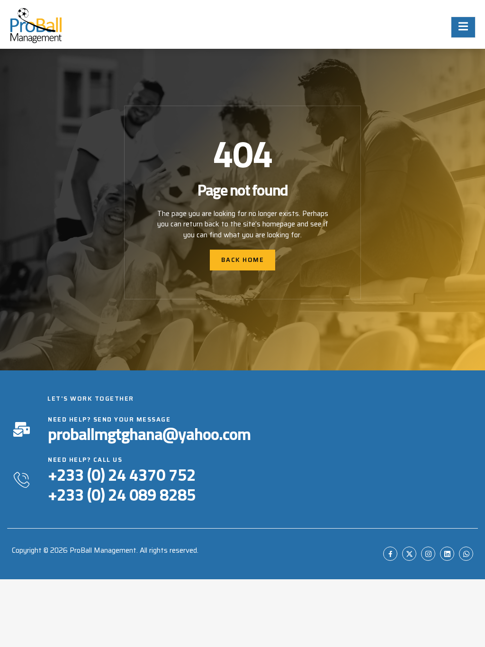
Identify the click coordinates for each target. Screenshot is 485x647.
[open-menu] (463, 27)
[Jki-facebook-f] (390, 554)
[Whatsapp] (466, 554)
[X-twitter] (409, 554)
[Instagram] (428, 554)
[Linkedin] (447, 554)
